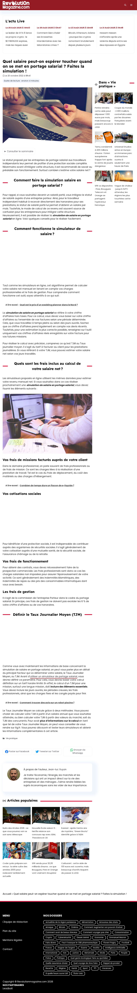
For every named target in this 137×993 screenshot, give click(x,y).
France (49, 948)
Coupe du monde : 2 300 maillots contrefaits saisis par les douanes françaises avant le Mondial (123, 115)
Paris (113, 953)
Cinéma (74, 927)
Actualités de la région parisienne (61, 922)
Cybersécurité (64, 937)
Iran (64, 953)
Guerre (84, 948)
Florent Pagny (109, 942)
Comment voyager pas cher (96, 932)
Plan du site (9, 931)
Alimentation (87, 922)
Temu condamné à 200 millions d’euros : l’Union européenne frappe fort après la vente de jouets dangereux (104, 156)
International (51, 953)
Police (48, 958)
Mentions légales (12, 940)
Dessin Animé (83, 937)
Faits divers (51, 942)
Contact (7, 949)
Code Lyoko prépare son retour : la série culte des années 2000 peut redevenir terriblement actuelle (15, 870)
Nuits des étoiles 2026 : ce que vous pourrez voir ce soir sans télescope (15, 831)
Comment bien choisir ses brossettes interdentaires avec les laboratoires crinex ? (49, 39)
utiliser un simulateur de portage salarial (53, 676)
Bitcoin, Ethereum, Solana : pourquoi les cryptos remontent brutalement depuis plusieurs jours (81, 39)
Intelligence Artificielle (115, 948)
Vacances (106, 968)
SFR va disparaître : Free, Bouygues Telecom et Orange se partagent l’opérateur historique (104, 195)
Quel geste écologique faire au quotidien (89, 958)
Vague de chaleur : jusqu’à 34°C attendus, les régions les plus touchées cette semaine (123, 193)
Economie (99, 937)
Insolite (96, 948)
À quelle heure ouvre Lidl (57, 973)
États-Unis (78, 973)
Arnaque (49, 927)
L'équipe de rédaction (15, 921)
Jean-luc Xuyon (57, 769)
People (124, 953)
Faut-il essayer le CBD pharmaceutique (80, 942)
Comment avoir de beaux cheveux (61, 932)
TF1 (95, 968)
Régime (62, 968)
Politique (61, 958)
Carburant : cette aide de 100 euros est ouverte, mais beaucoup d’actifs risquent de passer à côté (75, 868)
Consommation (122, 932)
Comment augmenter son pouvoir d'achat (103, 927)
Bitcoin (62, 927)
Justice (75, 953)
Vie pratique (12, 738)
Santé (74, 968)
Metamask (89, 953)
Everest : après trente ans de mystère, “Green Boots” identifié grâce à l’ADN (74, 831)
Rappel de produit (111, 963)
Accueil (7, 893)
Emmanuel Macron (117, 937)
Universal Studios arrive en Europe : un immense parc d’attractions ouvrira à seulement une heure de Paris (123, 156)
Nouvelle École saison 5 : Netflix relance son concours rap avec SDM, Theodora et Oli (44, 833)
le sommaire (20, 151)
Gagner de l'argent (66, 948)
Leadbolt (8, 988)
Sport (85, 968)
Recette (49, 968)
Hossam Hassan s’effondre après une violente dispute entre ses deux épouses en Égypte (113, 39)
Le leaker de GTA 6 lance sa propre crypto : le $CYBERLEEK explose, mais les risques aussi (19, 39)
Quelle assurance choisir (57, 963)
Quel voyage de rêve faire (85, 963)
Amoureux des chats (108, 922)
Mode (102, 953)
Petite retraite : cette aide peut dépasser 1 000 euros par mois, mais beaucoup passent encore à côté (104, 117)
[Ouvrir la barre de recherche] (125, 5)
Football (125, 942)
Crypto (49, 937)
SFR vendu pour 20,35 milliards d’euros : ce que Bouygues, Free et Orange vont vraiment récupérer (45, 868)
